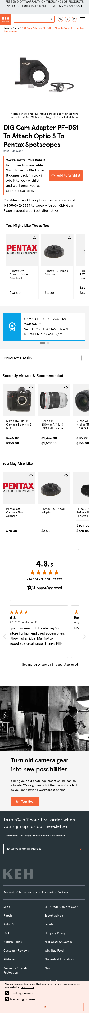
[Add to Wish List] (34, 238)
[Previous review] (4, 636)
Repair (7, 915)
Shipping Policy (55, 933)
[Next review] (84, 636)
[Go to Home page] (5, 19)
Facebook (8, 892)
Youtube (63, 892)
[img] (44, 572)
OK (44, 1007)
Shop (16, 28)
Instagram (25, 892)
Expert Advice (54, 915)
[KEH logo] (18, 874)
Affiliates (9, 959)
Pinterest (47, 892)
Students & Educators (59, 959)
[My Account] (67, 19)
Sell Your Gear (25, 801)
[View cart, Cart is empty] (74, 19)
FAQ (6, 933)
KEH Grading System (58, 942)
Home (6, 28)
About (48, 968)
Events (49, 924)
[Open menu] (82, 19)
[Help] (60, 19)
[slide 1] (42, 343)
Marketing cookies (22, 999)
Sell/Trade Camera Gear (61, 907)
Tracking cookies (21, 993)
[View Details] (22, 259)
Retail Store (11, 924)
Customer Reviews (16, 950)
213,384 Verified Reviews (44, 579)
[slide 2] (48, 343)
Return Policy (12, 942)
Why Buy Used (54, 950)
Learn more (27, 987)
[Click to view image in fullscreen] (44, 73)
